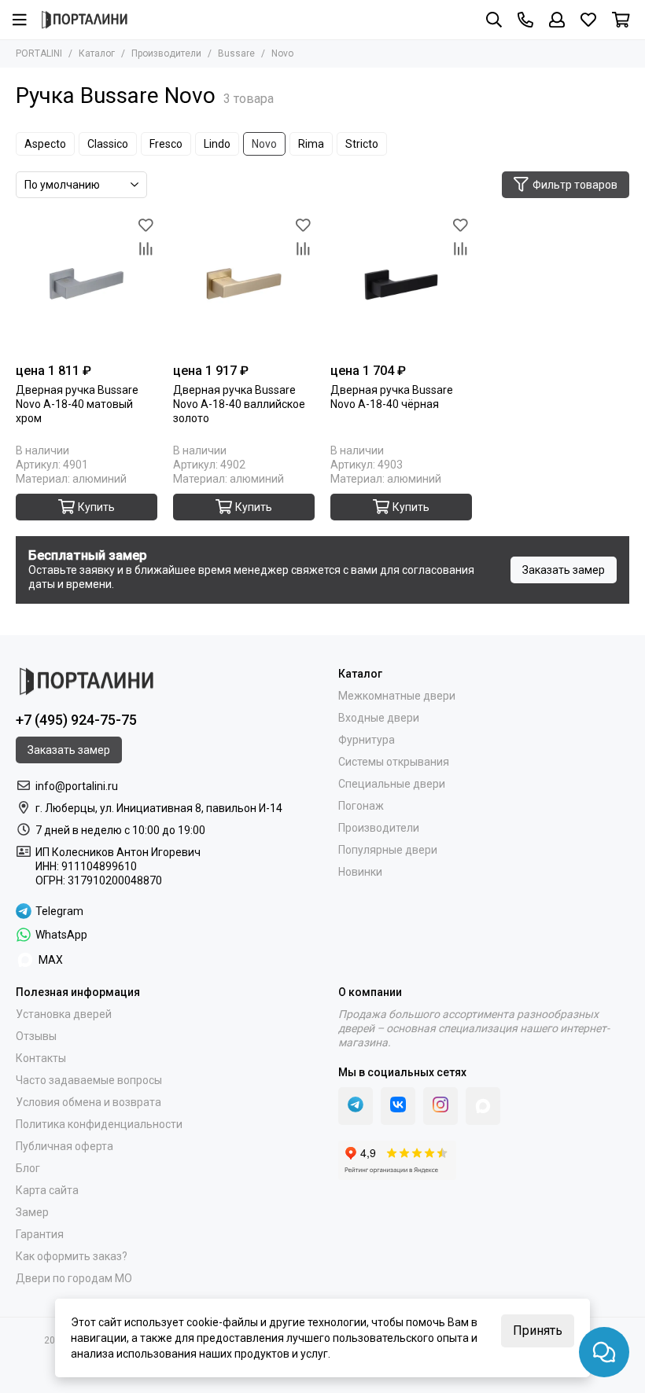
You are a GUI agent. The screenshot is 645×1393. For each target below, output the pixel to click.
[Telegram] (355, 1106)
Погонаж (361, 805)
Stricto (361, 144)
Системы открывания (393, 761)
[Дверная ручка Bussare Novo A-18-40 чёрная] (401, 284)
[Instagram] (440, 1106)
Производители (166, 53)
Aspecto (45, 144)
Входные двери (378, 717)
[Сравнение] (145, 249)
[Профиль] (557, 19)
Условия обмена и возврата (88, 1102)
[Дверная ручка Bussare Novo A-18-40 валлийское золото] (244, 284)
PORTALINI (39, 53)
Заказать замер (563, 570)
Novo (264, 144)
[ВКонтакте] (398, 1106)
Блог (28, 1168)
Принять (537, 1330)
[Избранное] (145, 225)
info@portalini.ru (76, 786)
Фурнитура (366, 739)
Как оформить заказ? (71, 1256)
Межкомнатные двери (396, 695)
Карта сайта (47, 1190)
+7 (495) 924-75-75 (76, 719)
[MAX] (483, 1106)
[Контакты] (525, 19)
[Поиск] (494, 19)
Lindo (217, 144)
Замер (32, 1212)
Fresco (165, 144)
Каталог (97, 53)
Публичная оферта (64, 1146)
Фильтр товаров (575, 184)
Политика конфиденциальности (99, 1124)
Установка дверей (64, 1014)
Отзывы (36, 1036)
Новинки (360, 872)
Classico (107, 144)
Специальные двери (391, 783)
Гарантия (40, 1234)
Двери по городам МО (74, 1278)
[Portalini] (84, 19)
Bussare (236, 53)
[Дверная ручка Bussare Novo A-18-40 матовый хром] (86, 284)
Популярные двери (387, 850)
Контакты (41, 1058)
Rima (311, 144)
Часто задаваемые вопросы (89, 1080)
